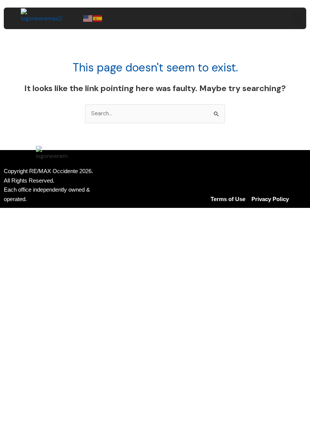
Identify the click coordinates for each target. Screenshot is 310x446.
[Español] (98, 18)
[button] (297, 18)
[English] (88, 18)
